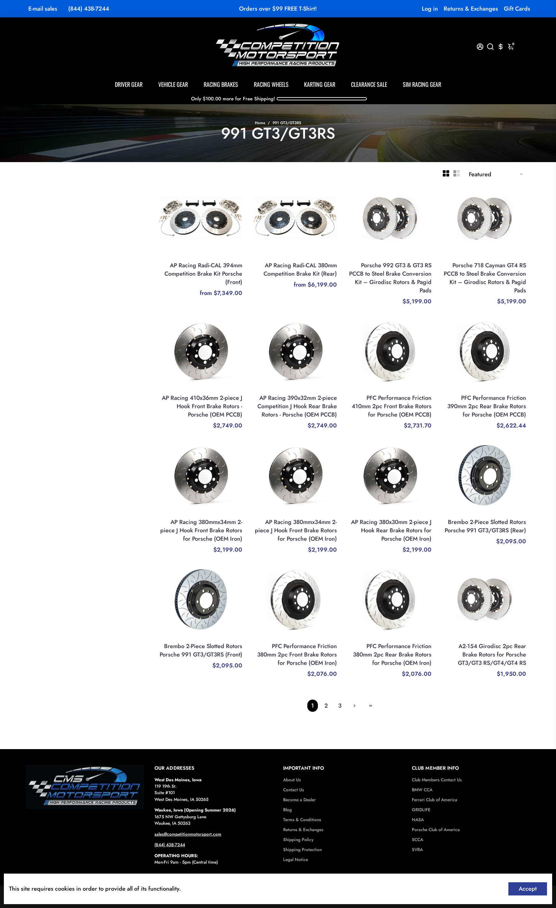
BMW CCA (422, 790)
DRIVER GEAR (129, 84)
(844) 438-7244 (88, 9)
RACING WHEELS (271, 84)
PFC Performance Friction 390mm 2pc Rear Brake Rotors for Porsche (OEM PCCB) (486, 406)
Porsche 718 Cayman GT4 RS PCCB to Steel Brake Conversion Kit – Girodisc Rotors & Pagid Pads (485, 278)
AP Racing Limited (223, 256)
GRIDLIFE (421, 810)
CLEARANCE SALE (369, 84)
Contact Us (293, 790)
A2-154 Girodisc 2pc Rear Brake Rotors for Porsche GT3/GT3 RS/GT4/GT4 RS (492, 654)
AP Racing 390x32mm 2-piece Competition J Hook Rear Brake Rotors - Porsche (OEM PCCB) (297, 406)
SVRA (417, 850)
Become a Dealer (299, 800)
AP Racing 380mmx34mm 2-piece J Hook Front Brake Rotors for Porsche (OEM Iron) (201, 530)
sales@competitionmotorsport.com (187, 834)
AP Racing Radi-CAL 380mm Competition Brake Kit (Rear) (300, 269)
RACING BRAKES (221, 84)
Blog (287, 810)
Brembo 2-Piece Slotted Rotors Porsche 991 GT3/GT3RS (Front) (201, 650)
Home (260, 123)
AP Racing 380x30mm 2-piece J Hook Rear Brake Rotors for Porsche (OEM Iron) (391, 530)
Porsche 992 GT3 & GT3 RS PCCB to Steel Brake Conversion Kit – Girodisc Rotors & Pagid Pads (390, 278)
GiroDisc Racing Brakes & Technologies (486, 637)
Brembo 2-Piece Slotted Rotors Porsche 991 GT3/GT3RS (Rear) (485, 526)
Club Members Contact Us (437, 780)
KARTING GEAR (319, 84)
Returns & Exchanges (471, 9)
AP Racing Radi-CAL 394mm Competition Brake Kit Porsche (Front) (203, 273)
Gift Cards (517, 9)
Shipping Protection (302, 850)
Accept (528, 889)
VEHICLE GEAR (173, 84)
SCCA (417, 840)
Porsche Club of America (436, 830)
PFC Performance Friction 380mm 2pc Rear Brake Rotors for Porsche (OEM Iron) (392, 654)
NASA (418, 820)
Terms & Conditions (302, 820)
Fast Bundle (419, 256)
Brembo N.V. (513, 513)
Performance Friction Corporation (397, 389)
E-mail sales (42, 9)
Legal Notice (295, 860)
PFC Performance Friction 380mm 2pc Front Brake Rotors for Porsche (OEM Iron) (297, 654)
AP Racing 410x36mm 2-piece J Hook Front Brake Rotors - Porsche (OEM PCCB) (202, 406)
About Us (292, 780)
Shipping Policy (298, 840)
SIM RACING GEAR (422, 84)
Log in (430, 9)
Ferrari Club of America (434, 800)
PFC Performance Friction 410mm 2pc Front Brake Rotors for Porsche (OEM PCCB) (391, 406)
